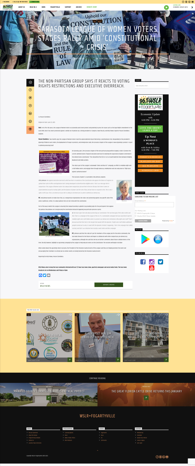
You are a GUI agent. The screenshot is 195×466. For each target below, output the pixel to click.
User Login (139, 443)
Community (104, 440)
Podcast (100, 22)
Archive (79, 7)
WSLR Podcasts (68, 440)
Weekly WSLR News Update (146, 216)
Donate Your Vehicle (142, 438)
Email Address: (140, 201)
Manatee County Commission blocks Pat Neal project (49, 391)
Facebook (6, 2)
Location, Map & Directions (35, 443)
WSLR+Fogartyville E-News (146, 213)
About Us (21, 7)
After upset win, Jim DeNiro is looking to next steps (97, 337)
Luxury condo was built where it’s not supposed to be (146, 337)
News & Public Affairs (70, 438)
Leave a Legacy (141, 440)
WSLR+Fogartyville (97, 416)
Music (66, 435)
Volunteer (139, 435)
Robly (171, 221)
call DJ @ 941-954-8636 (21, 2)
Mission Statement (33, 433)
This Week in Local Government (50, 337)
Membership (140, 433)
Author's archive (108, 284)
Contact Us (31, 440)
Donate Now (35, 2)
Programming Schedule (34, 438)
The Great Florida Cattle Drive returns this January (147, 391)
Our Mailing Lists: (140, 210)
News (43, 7)
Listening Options (69, 433)
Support (68, 7)
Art (101, 438)
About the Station (33, 435)
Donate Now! (92, 7)
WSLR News (90, 58)
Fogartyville (55, 7)
